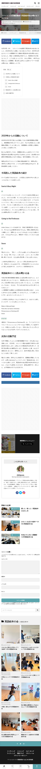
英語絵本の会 (28, 21)
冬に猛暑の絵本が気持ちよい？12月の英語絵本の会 (10, 735)
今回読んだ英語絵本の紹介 (11, 77)
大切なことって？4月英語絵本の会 (10, 678)
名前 (3, 576)
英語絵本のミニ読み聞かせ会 (12, 90)
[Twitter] (16, 41)
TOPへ (37, 767)
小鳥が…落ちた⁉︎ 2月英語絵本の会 (10, 707)
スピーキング (21, 6)
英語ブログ (20, 753)
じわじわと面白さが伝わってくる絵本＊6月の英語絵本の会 (10, 648)
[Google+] (26, 41)
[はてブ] (35, 41)
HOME (5, 33)
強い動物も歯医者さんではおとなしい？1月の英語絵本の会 (30, 706)
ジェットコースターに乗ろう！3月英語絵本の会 (30, 676)
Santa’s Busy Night (11, 80)
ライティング (30, 6)
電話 (29, 767)
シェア (12, 767)
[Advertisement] (20, 113)
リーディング (4, 6)
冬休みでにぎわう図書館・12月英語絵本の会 (29, 536)
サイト (3, 591)
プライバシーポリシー (20, 755)
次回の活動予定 (9, 93)
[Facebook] (6, 41)
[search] (38, 610)
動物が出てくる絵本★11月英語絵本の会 (30, 735)
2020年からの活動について (12, 73)
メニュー (20, 767)
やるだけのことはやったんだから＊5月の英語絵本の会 (30, 648)
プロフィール (30, 753)
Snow (8, 86)
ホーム (4, 767)
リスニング (13, 6)
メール (3, 584)
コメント (4, 559)
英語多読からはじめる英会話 (25, 759)
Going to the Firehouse (12, 83)
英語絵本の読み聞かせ (9, 23)
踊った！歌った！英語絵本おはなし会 (29, 509)
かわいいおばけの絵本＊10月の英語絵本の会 (30, 523)
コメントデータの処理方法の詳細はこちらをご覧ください (20, 603)
